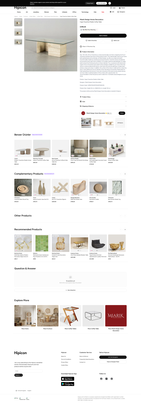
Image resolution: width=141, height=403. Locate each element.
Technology (85, 12)
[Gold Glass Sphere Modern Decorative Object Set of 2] (23, 243)
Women (46, 12)
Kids (95, 12)
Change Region (89, 3)
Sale (103, 12)
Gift (113, 12)
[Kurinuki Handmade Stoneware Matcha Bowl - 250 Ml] (117, 243)
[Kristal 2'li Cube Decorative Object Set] (60, 243)
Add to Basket (103, 35)
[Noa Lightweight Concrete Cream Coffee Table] (98, 148)
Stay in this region (102, 3)
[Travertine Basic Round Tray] (23, 187)
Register (17, 375)
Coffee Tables (32, 16)
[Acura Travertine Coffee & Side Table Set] (60, 148)
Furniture (26, 16)
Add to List (116, 40)
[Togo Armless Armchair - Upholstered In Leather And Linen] (98, 243)
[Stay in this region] (109, 3)
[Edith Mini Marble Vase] (79, 187)
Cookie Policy (64, 365)
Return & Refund (84, 356)
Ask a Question (71, 290)
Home (19, 12)
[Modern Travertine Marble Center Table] (23, 148)
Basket (123, 7)
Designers (122, 12)
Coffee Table (40, 16)
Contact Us (82, 362)
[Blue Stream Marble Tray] (117, 187)
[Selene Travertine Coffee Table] (42, 148)
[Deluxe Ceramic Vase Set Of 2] (42, 187)
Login (114, 7)
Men (55, 12)
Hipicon (16, 16)
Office (74, 12)
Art (27, 12)
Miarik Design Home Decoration (51, 16)
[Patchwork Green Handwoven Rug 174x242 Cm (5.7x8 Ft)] (42, 243)
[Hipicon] (20, 8)
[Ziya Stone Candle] (98, 187)
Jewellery (36, 12)
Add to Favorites (92, 40)
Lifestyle (64, 12)
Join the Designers (113, 357)
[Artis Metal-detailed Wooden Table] (79, 243)
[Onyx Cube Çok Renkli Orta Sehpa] (79, 148)
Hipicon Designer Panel (113, 361)
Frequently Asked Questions (87, 359)
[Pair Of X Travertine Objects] (60, 187)
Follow (122, 113)
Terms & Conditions (66, 359)
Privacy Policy (64, 362)
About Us (63, 356)
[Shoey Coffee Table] (117, 148)
